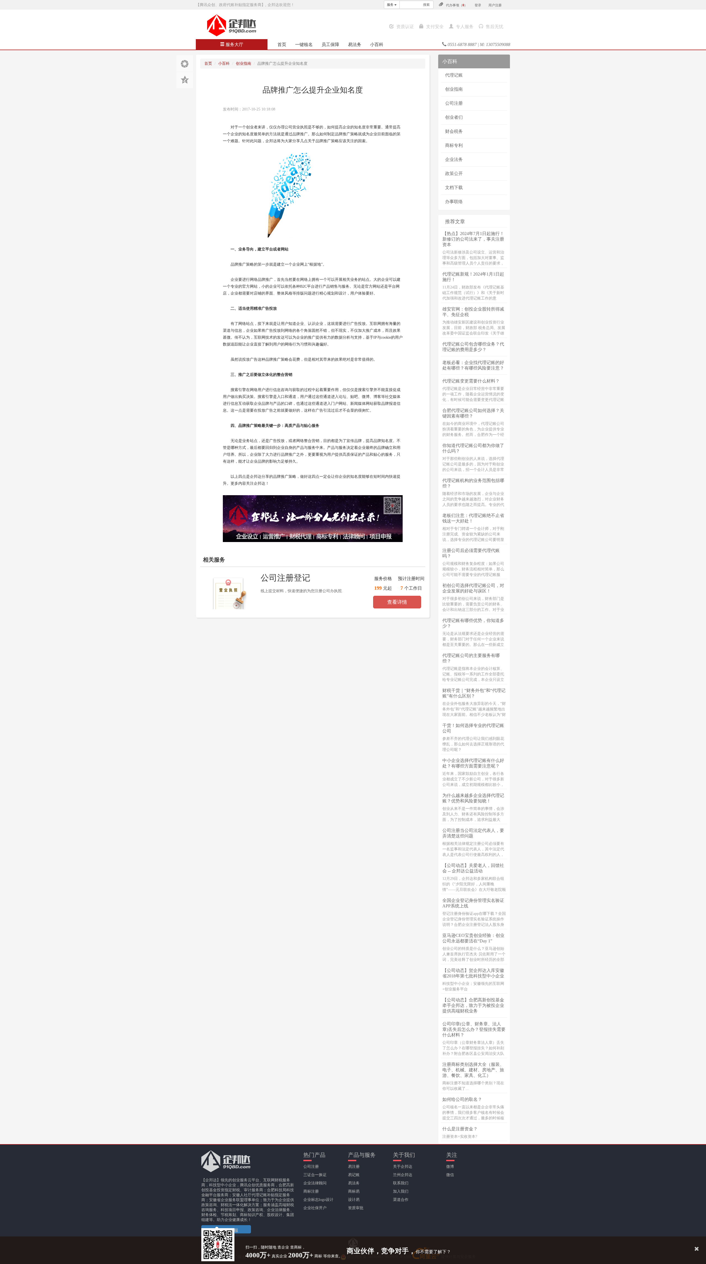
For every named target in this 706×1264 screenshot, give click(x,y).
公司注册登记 (285, 577)
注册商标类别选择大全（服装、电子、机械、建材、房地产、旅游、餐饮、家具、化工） (473, 1070)
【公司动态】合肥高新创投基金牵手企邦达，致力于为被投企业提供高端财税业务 (473, 1005)
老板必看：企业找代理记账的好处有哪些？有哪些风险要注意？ (473, 365)
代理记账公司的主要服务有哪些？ (471, 658)
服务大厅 (233, 44)
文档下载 (454, 187)
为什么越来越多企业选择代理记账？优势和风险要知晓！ (473, 798)
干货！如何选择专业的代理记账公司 (473, 728)
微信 (450, 1175)
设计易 (354, 1200)
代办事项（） (456, 5)
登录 (478, 5)
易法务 (354, 44)
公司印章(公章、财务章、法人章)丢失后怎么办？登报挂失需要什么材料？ (474, 1029)
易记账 (354, 1175)
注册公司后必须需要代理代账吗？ (471, 553)
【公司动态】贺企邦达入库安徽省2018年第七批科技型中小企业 (473, 973)
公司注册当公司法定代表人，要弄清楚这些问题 (473, 833)
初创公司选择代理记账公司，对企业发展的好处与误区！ (473, 588)
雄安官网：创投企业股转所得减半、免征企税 (473, 312)
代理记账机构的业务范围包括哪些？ (473, 483)
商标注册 (311, 1191)
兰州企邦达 (402, 1175)
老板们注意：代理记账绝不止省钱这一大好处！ (473, 518)
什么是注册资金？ (460, 1128)
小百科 (376, 44)
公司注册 (454, 103)
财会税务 (454, 131)
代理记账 (454, 75)
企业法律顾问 (315, 1183)
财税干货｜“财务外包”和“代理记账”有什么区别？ (474, 693)
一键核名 (304, 44)
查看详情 (397, 602)
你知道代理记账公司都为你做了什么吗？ (473, 448)
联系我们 (400, 1183)
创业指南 (243, 63)
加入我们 (400, 1191)
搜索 (426, 5)
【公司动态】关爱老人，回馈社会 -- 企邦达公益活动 (473, 868)
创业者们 (454, 117)
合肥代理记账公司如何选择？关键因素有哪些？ (473, 413)
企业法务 (454, 159)
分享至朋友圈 (184, 63)
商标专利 (454, 145)
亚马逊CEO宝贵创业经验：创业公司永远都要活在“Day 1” (473, 938)
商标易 (354, 1191)
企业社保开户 (315, 1208)
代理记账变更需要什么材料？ (471, 381)
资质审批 (355, 1208)
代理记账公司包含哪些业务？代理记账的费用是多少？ (473, 347)
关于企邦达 (402, 1167)
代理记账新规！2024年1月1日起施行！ (473, 277)
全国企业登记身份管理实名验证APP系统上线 (473, 903)
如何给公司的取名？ (462, 1099)
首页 (281, 44)
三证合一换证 (315, 1175)
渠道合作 (400, 1200)
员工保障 (330, 44)
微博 (450, 1167)
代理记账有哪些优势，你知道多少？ (473, 623)
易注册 (354, 1167)
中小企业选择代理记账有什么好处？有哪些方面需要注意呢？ (473, 763)
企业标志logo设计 (318, 1200)
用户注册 (495, 5)
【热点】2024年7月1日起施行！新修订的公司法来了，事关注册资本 (473, 239)
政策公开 (454, 173)
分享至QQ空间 (184, 80)
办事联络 (454, 201)
